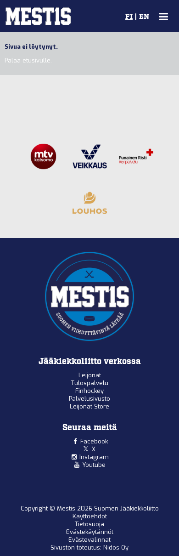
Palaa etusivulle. (28, 60)
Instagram (94, 457)
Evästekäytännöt (89, 532)
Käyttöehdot (90, 516)
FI (129, 17)
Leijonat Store (89, 406)
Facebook (94, 441)
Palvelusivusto (89, 399)
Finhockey (89, 391)
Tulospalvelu (89, 383)
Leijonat (89, 375)
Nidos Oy (116, 547)
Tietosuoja (89, 524)
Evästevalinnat (89, 540)
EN (144, 17)
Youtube (94, 465)
